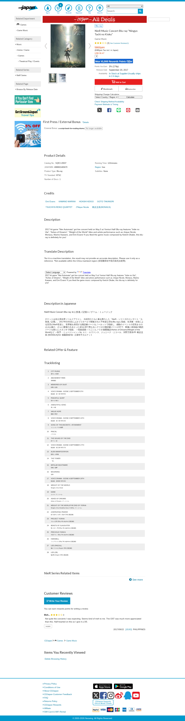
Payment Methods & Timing (106, 104)
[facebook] (103, 695)
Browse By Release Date (27, 89)
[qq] (128, 695)
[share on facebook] (109, 109)
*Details (85, 122)
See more (137, 579)
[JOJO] (128, 629)
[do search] (140, 11)
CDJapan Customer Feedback (58, 694)
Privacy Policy (50, 684)
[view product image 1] (52, 78)
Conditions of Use (52, 687)
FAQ (46, 698)
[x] (95, 695)
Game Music (71, 641)
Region (98, 167)
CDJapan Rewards (52, 705)
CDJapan (48, 641)
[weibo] (119, 695)
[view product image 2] (62, 78)
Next (89, 46)
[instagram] (110, 695)
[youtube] (136, 695)
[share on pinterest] (128, 109)
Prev (46, 46)
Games (60, 641)
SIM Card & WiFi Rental (55, 712)
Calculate (130, 97)
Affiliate (47, 708)
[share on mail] (137, 109)
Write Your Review (58, 601)
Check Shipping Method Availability (109, 102)
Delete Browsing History (55, 659)
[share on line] (118, 109)
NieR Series (22, 75)
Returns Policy (50, 701)
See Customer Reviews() (119, 43)
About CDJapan (51, 691)
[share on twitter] (99, 109)
